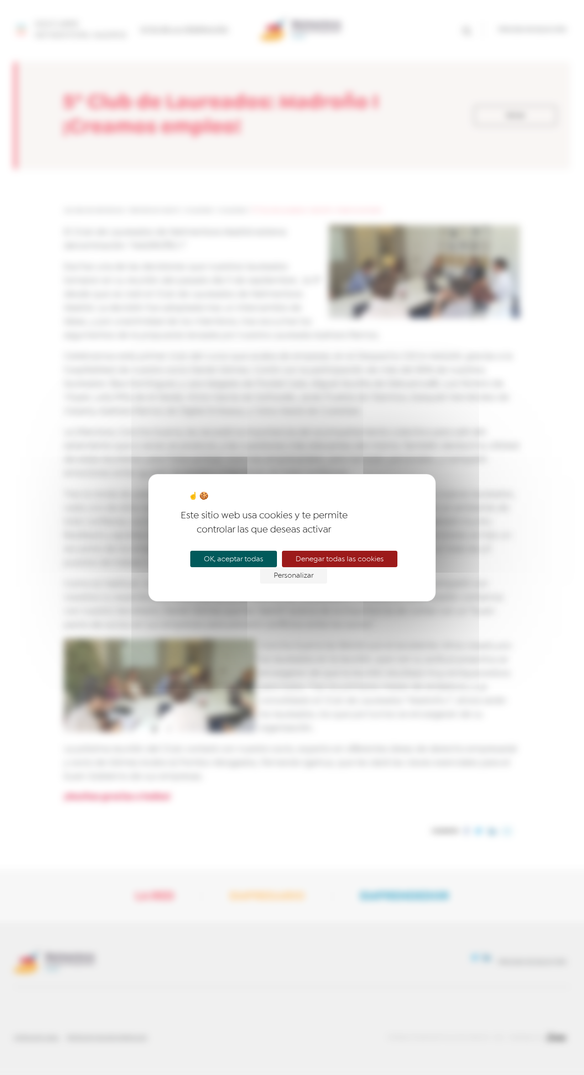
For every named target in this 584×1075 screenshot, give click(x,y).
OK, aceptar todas (233, 559)
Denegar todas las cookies (340, 559)
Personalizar (293, 575)
